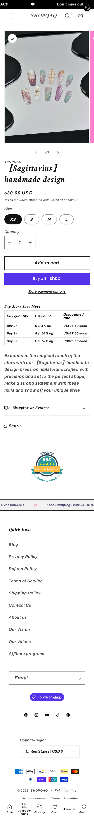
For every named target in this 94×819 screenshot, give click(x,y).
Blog (13, 544)
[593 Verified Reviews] (47, 484)
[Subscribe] (79, 678)
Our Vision (19, 629)
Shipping (35, 200)
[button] (11, 16)
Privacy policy (33, 798)
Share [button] (15, 426)
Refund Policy (23, 569)
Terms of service (64, 798)
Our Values (20, 642)
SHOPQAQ (39, 790)
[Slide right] (58, 152)
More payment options (47, 291)
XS (13, 219)
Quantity (12, 232)
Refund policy (65, 790)
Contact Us (20, 605)
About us (18, 617)
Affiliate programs (27, 654)
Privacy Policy (23, 556)
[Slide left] (36, 152)
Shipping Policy (25, 593)
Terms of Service (25, 581)
